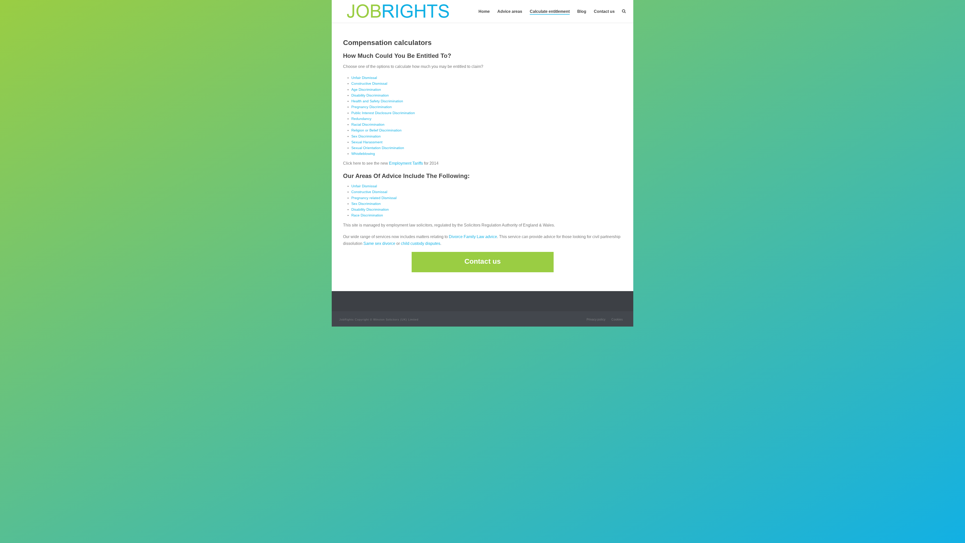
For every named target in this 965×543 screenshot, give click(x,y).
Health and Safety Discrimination (377, 101)
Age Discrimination (366, 89)
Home (484, 11)
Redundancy (361, 119)
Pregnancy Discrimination (371, 107)
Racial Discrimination (367, 124)
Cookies (617, 319)
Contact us (604, 11)
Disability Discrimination (370, 95)
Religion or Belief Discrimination (376, 130)
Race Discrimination (367, 215)
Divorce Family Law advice (473, 237)
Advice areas (509, 11)
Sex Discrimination (366, 136)
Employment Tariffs (406, 163)
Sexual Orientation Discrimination (377, 148)
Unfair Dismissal (364, 78)
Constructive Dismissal (369, 83)
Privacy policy (596, 319)
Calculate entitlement (550, 11)
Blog (581, 11)
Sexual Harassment (366, 142)
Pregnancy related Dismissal (374, 198)
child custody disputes (420, 243)
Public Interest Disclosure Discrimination (383, 113)
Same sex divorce (379, 243)
